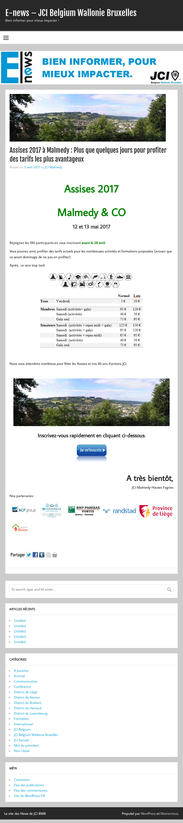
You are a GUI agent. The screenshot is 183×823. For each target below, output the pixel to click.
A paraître (21, 670)
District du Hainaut (28, 708)
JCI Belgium (22, 729)
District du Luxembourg (31, 713)
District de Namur (27, 697)
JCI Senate (21, 740)
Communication (25, 681)
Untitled (20, 620)
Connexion (22, 779)
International (23, 724)
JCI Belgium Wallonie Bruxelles (36, 734)
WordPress (148, 813)
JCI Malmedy (53, 167)
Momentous (169, 813)
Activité (19, 676)
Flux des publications (29, 785)
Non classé (22, 750)
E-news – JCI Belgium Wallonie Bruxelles (71, 13)
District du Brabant (27, 702)
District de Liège (25, 692)
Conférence (22, 686)
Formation (21, 718)
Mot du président (26, 745)
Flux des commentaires (30, 790)
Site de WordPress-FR (29, 795)
